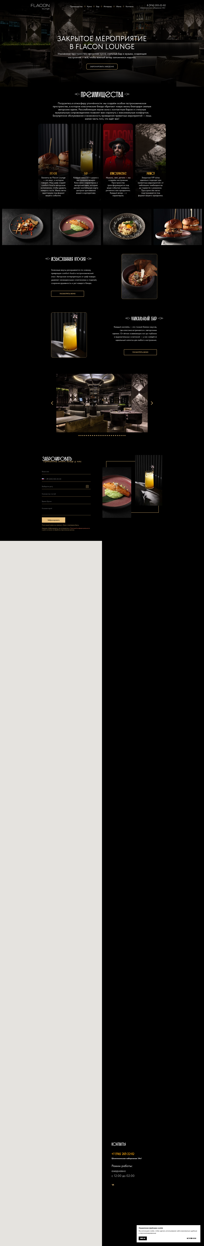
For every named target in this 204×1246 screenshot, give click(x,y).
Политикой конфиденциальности (80, 528)
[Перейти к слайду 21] (117, 435)
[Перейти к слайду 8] (92, 435)
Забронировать (54, 520)
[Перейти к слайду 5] (86, 435)
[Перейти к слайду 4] (84, 435)
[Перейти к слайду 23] (121, 435)
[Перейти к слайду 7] (90, 435)
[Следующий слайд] (152, 403)
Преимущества (76, 6)
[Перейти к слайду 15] (105, 435)
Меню (118, 6)
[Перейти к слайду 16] (107, 435)
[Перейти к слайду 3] (82, 435)
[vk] (113, 1184)
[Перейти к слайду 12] (100, 435)
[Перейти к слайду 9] (94, 435)
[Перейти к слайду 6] (88, 435)
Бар (97, 6)
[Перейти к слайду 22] (119, 435)
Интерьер (108, 6)
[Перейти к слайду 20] (115, 435)
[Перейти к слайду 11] (98, 435)
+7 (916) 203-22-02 (123, 1153)
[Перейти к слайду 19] (113, 435)
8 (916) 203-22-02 (156, 5)
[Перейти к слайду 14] (103, 435)
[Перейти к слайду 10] (96, 435)
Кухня (89, 6)
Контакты (129, 6)
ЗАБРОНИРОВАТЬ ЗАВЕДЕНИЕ (102, 67)
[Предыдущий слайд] (52, 403)
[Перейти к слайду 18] (111, 435)
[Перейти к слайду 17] (109, 435)
